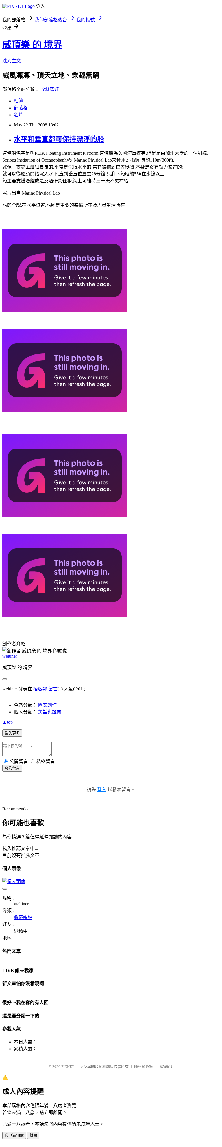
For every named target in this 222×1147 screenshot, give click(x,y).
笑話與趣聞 (49, 711)
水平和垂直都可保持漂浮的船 (59, 139)
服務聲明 (165, 1066)
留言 (53, 688)
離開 (33, 1135)
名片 (18, 114)
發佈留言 (12, 768)
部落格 (21, 107)
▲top (7, 722)
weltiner (9, 656)
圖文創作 (47, 705)
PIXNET (67, 1066)
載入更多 (12, 733)
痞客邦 (40, 688)
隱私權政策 (143, 1066)
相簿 (18, 100)
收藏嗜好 (49, 89)
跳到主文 (11, 60)
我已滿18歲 (14, 1135)
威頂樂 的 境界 (32, 45)
